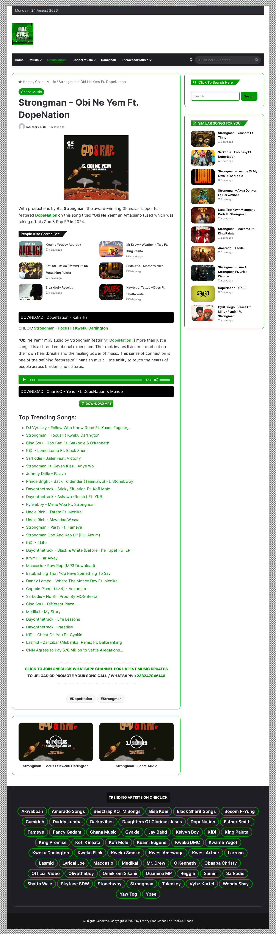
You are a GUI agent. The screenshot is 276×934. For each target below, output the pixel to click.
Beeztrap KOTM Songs (117, 811)
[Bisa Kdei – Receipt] (30, 292)
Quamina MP (159, 873)
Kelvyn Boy (187, 832)
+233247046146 (149, 676)
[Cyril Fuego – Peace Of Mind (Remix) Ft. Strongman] (203, 313)
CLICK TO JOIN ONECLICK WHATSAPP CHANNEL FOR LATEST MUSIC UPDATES (96, 669)
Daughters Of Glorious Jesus (152, 821)
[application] (96, 379)
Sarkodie (235, 873)
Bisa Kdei (158, 811)
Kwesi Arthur (205, 852)
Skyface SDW (75, 883)
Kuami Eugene (151, 842)
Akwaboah (32, 811)
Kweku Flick (90, 852)
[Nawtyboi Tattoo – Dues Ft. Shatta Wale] (111, 292)
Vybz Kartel (202, 883)
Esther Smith (237, 821)
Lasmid (46, 863)
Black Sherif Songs (196, 811)
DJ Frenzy (32, 126)
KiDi (212, 832)
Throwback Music (135, 60)
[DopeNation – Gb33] (203, 294)
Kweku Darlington (50, 852)
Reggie (187, 873)
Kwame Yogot (223, 842)
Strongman (112, 699)
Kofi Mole (118, 842)
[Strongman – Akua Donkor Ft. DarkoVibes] (203, 196)
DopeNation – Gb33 (232, 288)
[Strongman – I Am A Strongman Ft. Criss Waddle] (203, 273)
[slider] (166, 379)
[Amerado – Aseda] (203, 254)
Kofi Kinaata (87, 842)
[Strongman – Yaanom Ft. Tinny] (203, 139)
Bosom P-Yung (239, 811)
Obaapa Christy (220, 863)
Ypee (151, 894)
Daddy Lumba (67, 821)
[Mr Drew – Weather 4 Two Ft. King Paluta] (111, 249)
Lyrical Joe (74, 863)
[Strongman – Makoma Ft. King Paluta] (203, 234)
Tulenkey (171, 883)
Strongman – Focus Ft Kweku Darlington (71, 328)
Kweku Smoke (125, 852)
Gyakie (132, 832)
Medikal (130, 863)
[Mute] (156, 380)
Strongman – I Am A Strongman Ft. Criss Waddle (232, 271)
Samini (211, 873)
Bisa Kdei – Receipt (59, 287)
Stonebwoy (110, 883)
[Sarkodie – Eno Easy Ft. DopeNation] (203, 158)
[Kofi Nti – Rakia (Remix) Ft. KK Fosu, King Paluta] (30, 270)
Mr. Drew (156, 863)
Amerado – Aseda (231, 248)
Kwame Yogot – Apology (63, 244)
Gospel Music (82, 60)
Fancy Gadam (67, 832)
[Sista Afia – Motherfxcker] (111, 270)
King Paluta (236, 832)
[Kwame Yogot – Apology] (30, 249)
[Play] (24, 380)
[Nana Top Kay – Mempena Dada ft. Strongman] (203, 215)
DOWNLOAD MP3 (98, 403)
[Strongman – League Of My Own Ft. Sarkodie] (203, 177)
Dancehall (108, 60)
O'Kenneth (185, 863)
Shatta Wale (39, 883)
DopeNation (46, 215)
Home (19, 60)
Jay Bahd (157, 832)
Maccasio (103, 863)
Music (34, 60)
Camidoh (35, 821)
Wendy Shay (236, 883)
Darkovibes (102, 821)
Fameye (36, 832)
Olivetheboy (81, 873)
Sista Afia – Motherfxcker (144, 266)
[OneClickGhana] (22, 34)
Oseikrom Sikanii (120, 873)
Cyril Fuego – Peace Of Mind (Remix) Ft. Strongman (234, 311)
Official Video (45, 873)
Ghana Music (56, 60)
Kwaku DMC (187, 842)
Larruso (236, 852)
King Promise (53, 842)
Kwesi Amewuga (166, 852)
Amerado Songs (68, 811)
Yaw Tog (128, 894)
